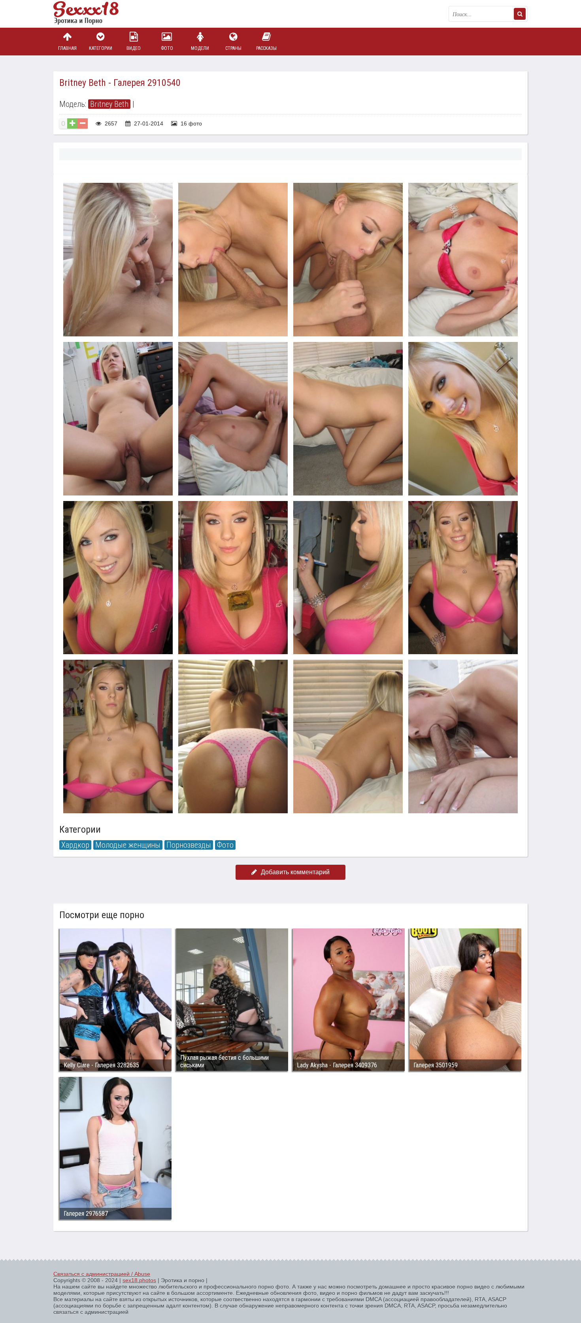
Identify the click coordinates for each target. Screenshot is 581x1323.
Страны (233, 48)
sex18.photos (139, 1280)
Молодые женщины (127, 845)
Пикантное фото (92, 14)
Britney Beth (109, 104)
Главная (67, 48)
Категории (100, 48)
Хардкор (75, 845)
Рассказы (266, 48)
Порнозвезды (188, 845)
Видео (133, 48)
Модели (200, 48)
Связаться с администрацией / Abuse (101, 1274)
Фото (167, 48)
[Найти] (520, 14)
